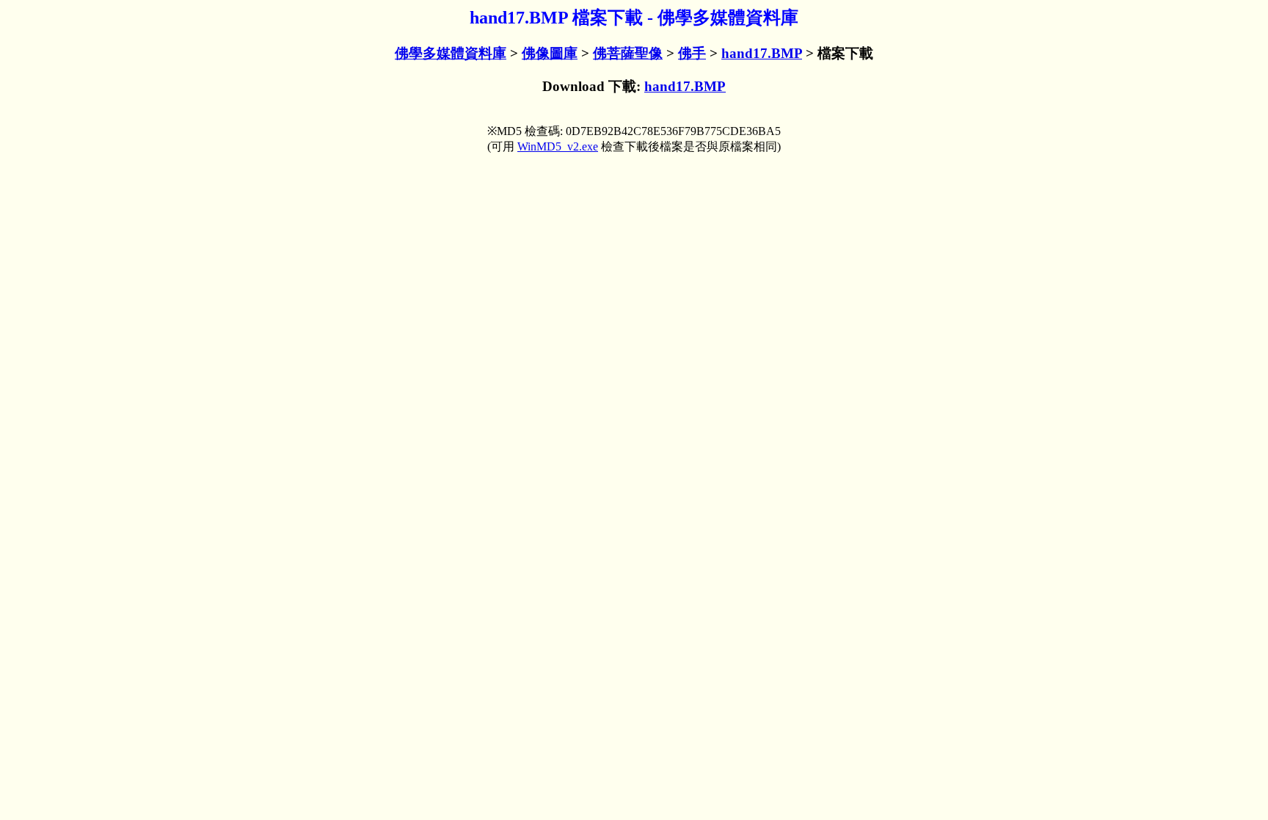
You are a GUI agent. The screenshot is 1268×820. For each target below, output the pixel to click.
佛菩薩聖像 (628, 53)
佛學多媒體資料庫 (450, 53)
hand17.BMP (761, 53)
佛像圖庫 (549, 53)
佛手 (692, 53)
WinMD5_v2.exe (557, 146)
